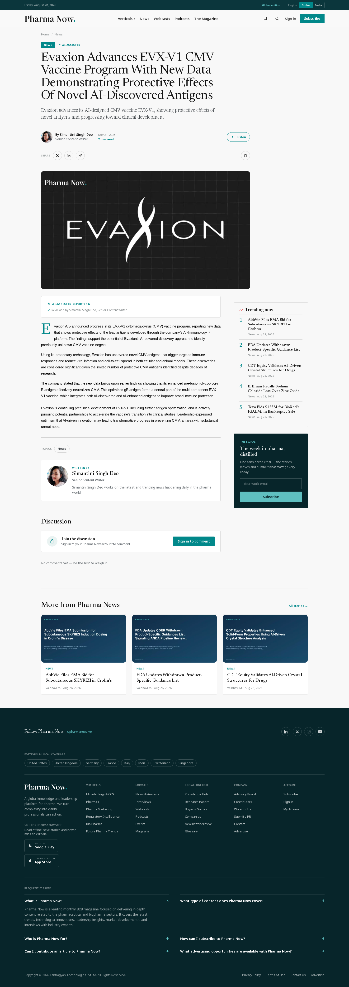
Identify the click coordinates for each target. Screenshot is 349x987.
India (318, 5)
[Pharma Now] (49, 18)
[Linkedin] (285, 731)
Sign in (290, 18)
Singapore (186, 763)
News (144, 18)
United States (37, 763)
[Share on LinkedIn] (68, 155)
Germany (92, 763)
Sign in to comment (194, 541)
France (111, 763)
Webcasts (162, 18)
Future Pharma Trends (102, 831)
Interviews (143, 802)
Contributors (243, 802)
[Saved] (265, 19)
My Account (291, 809)
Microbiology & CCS (100, 794)
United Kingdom (66, 763)
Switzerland (162, 763)
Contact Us (298, 975)
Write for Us (242, 809)
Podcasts (182, 18)
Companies (193, 816)
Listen (241, 137)
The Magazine (206, 18)
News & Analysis (147, 794)
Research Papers (197, 802)
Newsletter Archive (198, 824)
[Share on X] (57, 155)
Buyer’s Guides (196, 809)
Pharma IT (93, 802)
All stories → (298, 606)
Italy (127, 763)
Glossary (191, 831)
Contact (239, 824)
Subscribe (312, 18)
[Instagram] (308, 731)
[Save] (245, 155)
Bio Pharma (94, 824)
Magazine (143, 831)
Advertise (241, 831)
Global (306, 5)
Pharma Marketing (99, 809)
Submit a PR (242, 816)
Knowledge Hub (196, 794)
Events (140, 824)
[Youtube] (320, 731)
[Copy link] (80, 155)
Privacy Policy (251, 975)
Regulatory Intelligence (103, 816)
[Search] (277, 19)
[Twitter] (297, 731)
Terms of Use (275, 975)
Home (45, 34)
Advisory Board (245, 794)
